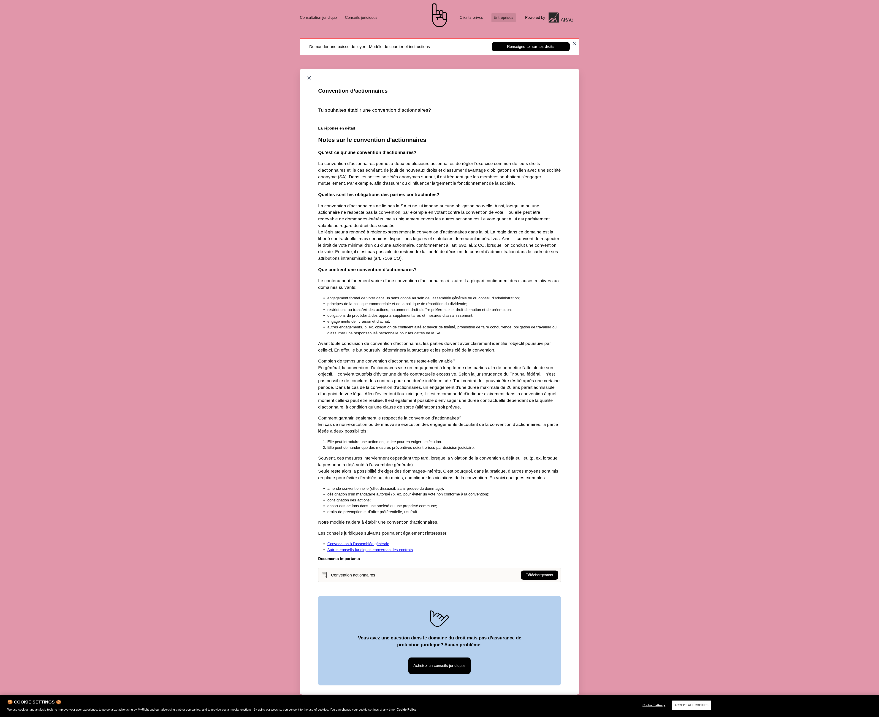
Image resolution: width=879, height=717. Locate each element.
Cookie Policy (406, 709)
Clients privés (471, 17)
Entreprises (503, 17)
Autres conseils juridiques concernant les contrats (370, 550)
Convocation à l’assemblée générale (358, 544)
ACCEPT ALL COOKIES (691, 705)
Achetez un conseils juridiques (439, 665)
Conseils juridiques (361, 17)
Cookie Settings (654, 705)
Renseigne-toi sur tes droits (530, 46)
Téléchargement (539, 575)
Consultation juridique (318, 17)
